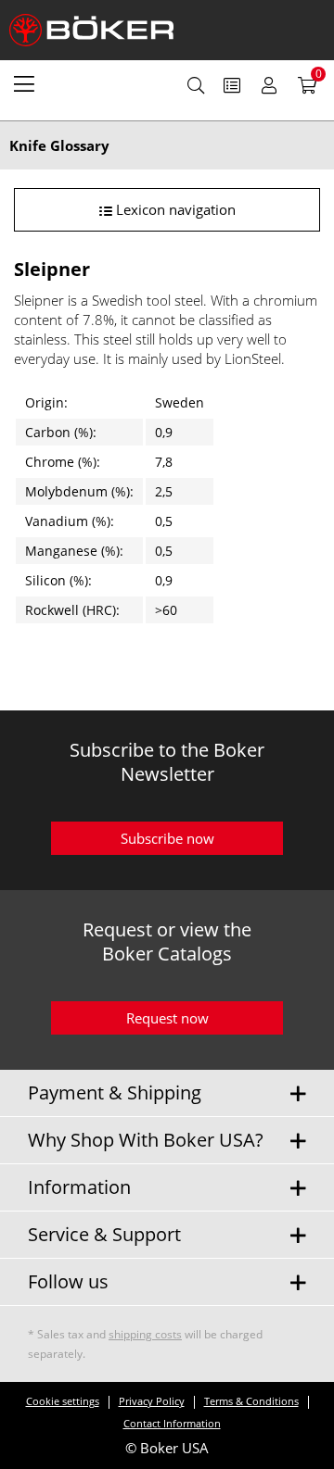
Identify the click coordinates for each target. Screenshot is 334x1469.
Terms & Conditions (251, 1401)
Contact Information (172, 1423)
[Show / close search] (195, 85)
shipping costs (145, 1334)
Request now (167, 1018)
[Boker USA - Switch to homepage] (102, 30)
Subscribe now (167, 838)
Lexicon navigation (174, 209)
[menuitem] (24, 83)
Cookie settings (62, 1401)
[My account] (269, 85)
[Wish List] (232, 85)
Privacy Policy (152, 1401)
